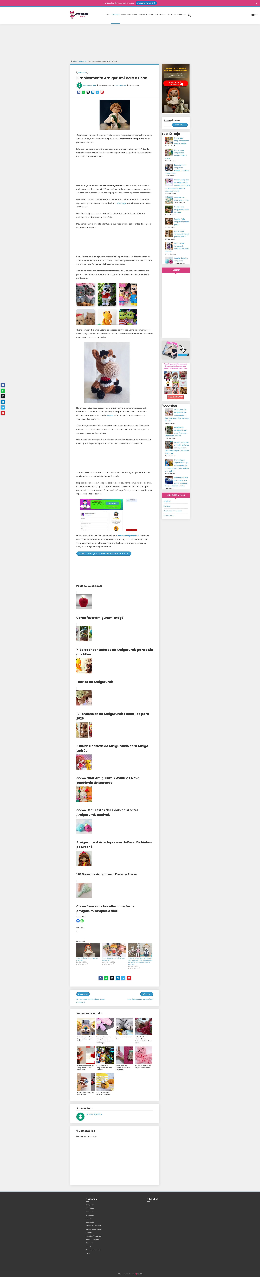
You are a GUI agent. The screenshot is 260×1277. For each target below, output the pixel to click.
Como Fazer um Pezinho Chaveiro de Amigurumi (123, 1068)
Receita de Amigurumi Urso (124, 1038)
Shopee (109, 415)
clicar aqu (121, 203)
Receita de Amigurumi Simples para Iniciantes (143, 1067)
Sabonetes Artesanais (94, 1229)
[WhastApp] (83, 92)
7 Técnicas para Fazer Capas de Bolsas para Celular (85, 1039)
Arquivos (167, 501)
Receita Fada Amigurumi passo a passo (181, 222)
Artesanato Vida (89, 85)
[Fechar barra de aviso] (256, 3)
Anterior (84, 994)
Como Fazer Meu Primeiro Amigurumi (103, 1094)
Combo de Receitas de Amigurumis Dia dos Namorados (85, 1068)
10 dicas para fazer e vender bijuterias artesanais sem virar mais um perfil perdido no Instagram (177, 448)
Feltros (88, 1246)
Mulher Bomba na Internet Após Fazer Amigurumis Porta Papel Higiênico (143, 1040)
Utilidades (89, 1212)
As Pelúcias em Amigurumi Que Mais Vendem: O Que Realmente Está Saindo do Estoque (177, 415)
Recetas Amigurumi (93, 1250)
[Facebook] (78, 92)
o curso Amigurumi (127, 535)
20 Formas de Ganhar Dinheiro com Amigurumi (90, 1000)
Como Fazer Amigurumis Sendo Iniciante (181, 210)
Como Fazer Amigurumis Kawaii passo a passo (181, 234)
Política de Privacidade (173, 511)
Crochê (88, 1219)
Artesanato (90, 1215)
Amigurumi (83, 61)
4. (137, 535)
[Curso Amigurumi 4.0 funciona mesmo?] (88, 950)
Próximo (146, 994)
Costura (89, 1233)
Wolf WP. (140, 1274)
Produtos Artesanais (93, 1236)
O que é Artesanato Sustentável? (140, 999)
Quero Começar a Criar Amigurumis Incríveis (103, 553)
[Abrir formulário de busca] (189, 15)
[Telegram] (97, 92)
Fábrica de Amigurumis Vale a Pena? (85, 1094)
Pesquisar (180, 125)
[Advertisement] (130, 38)
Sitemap (167, 506)
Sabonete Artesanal (93, 1226)
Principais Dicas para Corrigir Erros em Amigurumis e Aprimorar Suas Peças (105, 1040)
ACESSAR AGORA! (145, 3)
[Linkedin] (92, 92)
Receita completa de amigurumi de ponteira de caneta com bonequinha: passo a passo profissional (177, 185)
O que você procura (172, 120)
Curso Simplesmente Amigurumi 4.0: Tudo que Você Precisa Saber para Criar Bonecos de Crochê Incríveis (140, 961)
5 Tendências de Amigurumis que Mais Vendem (104, 1068)
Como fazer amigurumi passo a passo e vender (181, 141)
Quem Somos (169, 516)
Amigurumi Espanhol (93, 1239)
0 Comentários (120, 85)
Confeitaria (90, 1208)
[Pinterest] (102, 92)
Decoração (90, 1222)
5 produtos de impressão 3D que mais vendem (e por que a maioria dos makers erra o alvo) (177, 465)
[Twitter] (88, 92)
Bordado (89, 1243)
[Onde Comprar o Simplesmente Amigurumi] (114, 950)
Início (75, 61)
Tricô (88, 1253)
